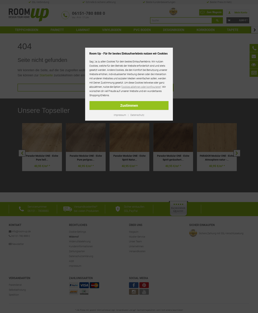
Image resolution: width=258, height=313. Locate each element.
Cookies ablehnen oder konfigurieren (141, 86)
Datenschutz (137, 115)
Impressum (120, 115)
